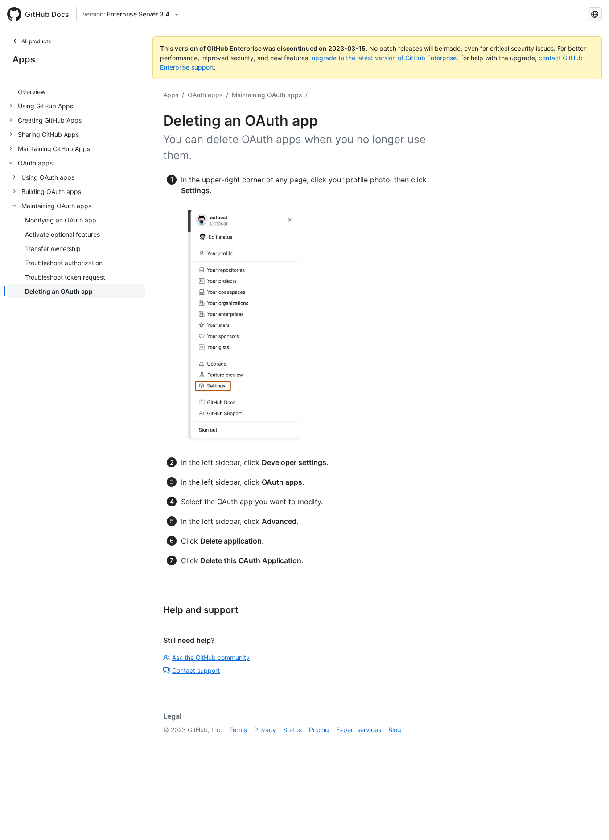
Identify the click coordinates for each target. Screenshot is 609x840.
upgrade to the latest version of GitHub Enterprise (384, 58)
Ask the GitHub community (211, 657)
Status (292, 729)
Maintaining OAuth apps (267, 95)
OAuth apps (205, 95)
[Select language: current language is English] (595, 14)
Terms (238, 729)
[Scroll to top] (589, 820)
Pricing (319, 729)
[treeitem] (76, 91)
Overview (31, 91)
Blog (394, 729)
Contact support (196, 670)
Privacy (265, 729)
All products (36, 41)
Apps (23, 59)
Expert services (358, 729)
